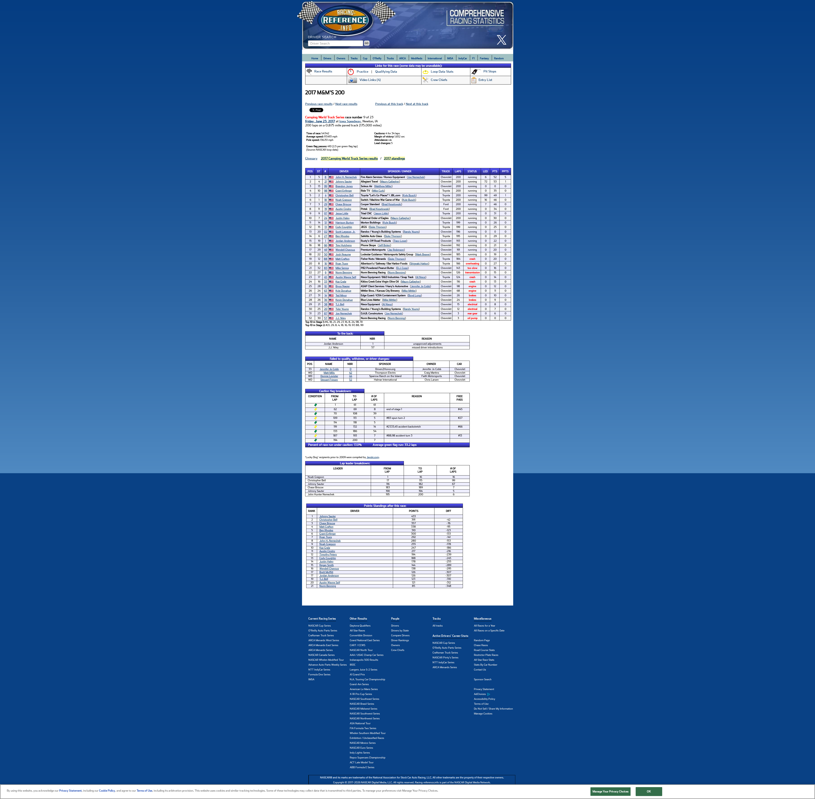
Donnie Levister (329, 376)
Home (314, 58)
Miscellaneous (483, 618)
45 (325, 277)
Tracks (354, 58)
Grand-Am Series (359, 684)
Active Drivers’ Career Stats (450, 635)
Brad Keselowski (391, 204)
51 (326, 222)
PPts (505, 171)
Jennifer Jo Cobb (420, 286)
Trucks (390, 58)
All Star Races (357, 630)
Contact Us (480, 669)
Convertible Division (361, 635)
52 (350, 379)
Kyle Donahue (343, 290)
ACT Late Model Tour (362, 762)
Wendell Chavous (345, 249)
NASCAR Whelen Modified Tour (326, 659)
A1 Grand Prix (357, 674)
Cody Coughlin (344, 227)
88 (325, 258)
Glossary (311, 158)
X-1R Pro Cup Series (361, 694)
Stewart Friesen (329, 379)
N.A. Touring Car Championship (367, 679)
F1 (473, 58)
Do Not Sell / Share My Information (493, 708)
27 (325, 236)
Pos (310, 171)
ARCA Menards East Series (323, 645)
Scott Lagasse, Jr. (345, 231)
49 (325, 249)
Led (485, 171)
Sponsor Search (483, 679)
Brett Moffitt (326, 572)
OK (649, 791)
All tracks (438, 625)
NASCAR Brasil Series (362, 703)
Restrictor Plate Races (486, 655)
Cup (365, 58)
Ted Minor (341, 295)
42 (350, 372)
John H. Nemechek (346, 177)
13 (326, 227)
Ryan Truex (342, 263)
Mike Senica (342, 268)
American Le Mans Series (364, 689)
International (435, 58)
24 (325, 218)
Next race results (346, 104)
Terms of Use (481, 703)
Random (499, 58)
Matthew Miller (383, 186)
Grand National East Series (365, 640)
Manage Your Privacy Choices (611, 791)
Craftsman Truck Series (321, 635)
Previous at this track (389, 104)
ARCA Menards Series (320, 650)
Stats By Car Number (485, 664)
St (318, 171)
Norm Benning (344, 272)
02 (325, 231)
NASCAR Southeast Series (364, 698)
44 (350, 376)
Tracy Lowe (400, 240)
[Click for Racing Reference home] (407, 25)
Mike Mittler (409, 290)
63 (325, 290)
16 (326, 263)
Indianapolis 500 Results (364, 659)
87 (325, 313)
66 (325, 245)
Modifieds (416, 58)
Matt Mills (329, 372)
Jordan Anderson (345, 240)
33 (325, 281)
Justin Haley (343, 218)
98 (325, 190)
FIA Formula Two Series (363, 728)
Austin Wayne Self (346, 277)
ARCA (402, 58)
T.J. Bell (340, 304)
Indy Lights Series (360, 752)
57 (325, 318)
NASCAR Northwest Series (365, 718)
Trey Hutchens (344, 245)
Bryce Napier (343, 286)
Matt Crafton (343, 258)
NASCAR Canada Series (321, 655)
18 (325, 199)
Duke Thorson (378, 227)
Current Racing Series (322, 618)
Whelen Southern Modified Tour (368, 733)
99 (325, 186)
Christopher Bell (345, 195)
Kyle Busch (409, 195)
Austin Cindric (343, 209)
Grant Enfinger (344, 190)
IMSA (450, 58)
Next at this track (417, 104)
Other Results (358, 618)
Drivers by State (400, 630)
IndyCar (462, 58)
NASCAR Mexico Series (363, 742)
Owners (341, 58)
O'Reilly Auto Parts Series (322, 630)
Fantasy (484, 58)
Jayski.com (373, 457)
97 (325, 213)
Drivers (327, 58)
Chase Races (481, 645)
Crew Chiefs (397, 650)
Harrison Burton (345, 222)
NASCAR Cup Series (319, 625)
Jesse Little (342, 213)
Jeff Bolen (384, 245)
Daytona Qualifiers (360, 625)
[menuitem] (494, 694)
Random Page (482, 640)
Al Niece (420, 277)
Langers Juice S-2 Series (363, 669)
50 (325, 254)
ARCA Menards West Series (323, 640)
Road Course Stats (484, 650)
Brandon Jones (344, 186)
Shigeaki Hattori (419, 263)
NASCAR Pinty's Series (445, 657)
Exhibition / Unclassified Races (367, 738)
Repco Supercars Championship (367, 757)
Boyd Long (414, 295)
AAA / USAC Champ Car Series (367, 655)
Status (472, 171)
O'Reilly (377, 58)
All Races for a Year (484, 625)
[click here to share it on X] (503, 40)
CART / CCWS (357, 645)
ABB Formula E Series (362, 767)
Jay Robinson (396, 249)
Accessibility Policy (484, 698)
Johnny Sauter (344, 181)
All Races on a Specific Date (489, 630)
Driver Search (322, 37)
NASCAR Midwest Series (363, 708)
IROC (353, 664)
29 (325, 204)
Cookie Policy (107, 790)
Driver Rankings (400, 640)
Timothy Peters (328, 554)
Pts (494, 171)
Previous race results (319, 104)
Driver (344, 171)
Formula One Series (319, 674)
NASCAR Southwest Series (365, 713)
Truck (446, 171)
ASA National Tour (360, 723)
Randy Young (411, 231)
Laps (458, 171)
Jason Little (381, 213)
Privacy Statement (484, 689)
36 (325, 299)
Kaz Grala (341, 281)
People (395, 618)
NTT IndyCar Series (319, 669)
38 (325, 304)
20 (325, 309)
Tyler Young (342, 309)
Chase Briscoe (343, 204)
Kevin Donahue (344, 299)
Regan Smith (326, 565)
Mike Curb (378, 190)
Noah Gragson (344, 199)
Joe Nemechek (416, 177)
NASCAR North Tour (361, 650)
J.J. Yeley (341, 318)
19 (326, 209)
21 (326, 181)
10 (325, 286)
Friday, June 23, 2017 (320, 121)
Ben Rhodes (342, 236)
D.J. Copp (402, 268)
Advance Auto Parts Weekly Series (327, 664)
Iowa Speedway (350, 121)
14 (326, 295)
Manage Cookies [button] (483, 713)
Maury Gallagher (390, 181)
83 (325, 268)
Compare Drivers (400, 635)
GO (366, 43)
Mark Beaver (423, 254)
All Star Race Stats (484, 659)
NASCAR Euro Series (361, 747)
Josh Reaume (343, 254)
